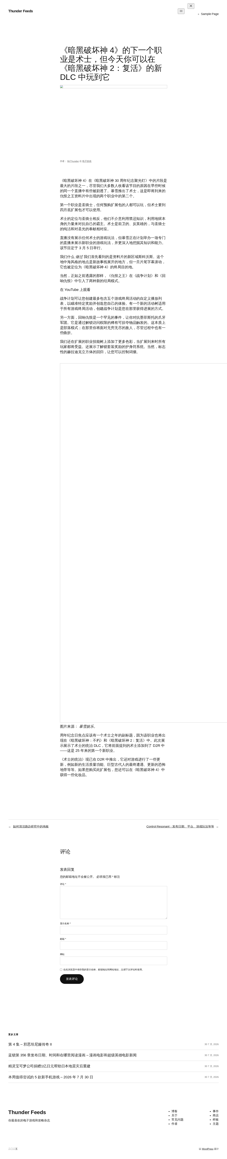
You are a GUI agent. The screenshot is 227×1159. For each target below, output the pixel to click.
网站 (62, 954)
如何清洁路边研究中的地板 (31, 826)
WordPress (207, 1149)
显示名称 (65, 923)
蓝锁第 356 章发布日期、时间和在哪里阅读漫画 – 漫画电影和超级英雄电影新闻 (72, 1055)
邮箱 (63, 939)
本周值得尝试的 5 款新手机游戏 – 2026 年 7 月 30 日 (50, 1077)
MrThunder (73, 161)
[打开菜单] (181, 11)
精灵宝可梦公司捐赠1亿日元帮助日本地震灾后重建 (49, 1066)
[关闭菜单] (191, 6)
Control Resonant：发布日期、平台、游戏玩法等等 (180, 826)
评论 (63, 884)
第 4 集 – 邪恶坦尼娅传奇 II (30, 1044)
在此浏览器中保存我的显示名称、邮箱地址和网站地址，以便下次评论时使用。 (103, 969)
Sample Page (210, 14)
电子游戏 (87, 161)
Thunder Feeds (20, 11)
